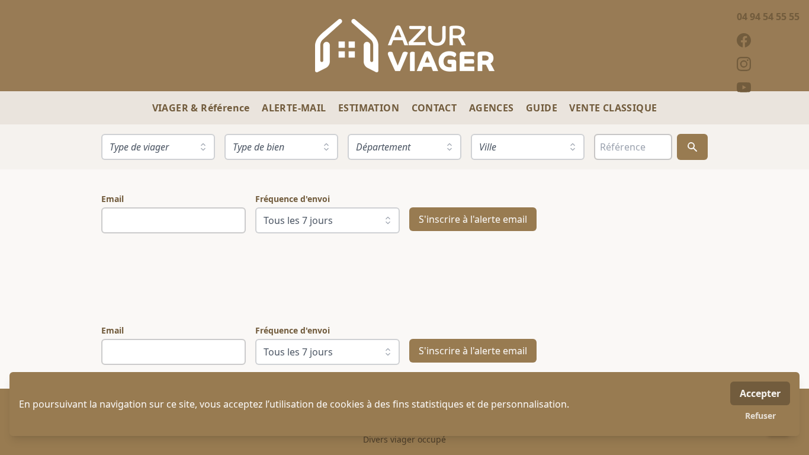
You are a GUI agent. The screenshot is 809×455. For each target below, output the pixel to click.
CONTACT (436, 107)
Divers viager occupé (404, 439)
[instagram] (768, 64)
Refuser (760, 415)
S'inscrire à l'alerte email (473, 219)
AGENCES (492, 107)
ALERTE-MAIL (295, 107)
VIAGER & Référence (202, 107)
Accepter (760, 393)
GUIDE (543, 107)
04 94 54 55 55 (768, 16)
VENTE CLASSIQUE (613, 107)
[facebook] (768, 40)
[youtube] (768, 88)
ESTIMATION (370, 107)
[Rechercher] (692, 147)
